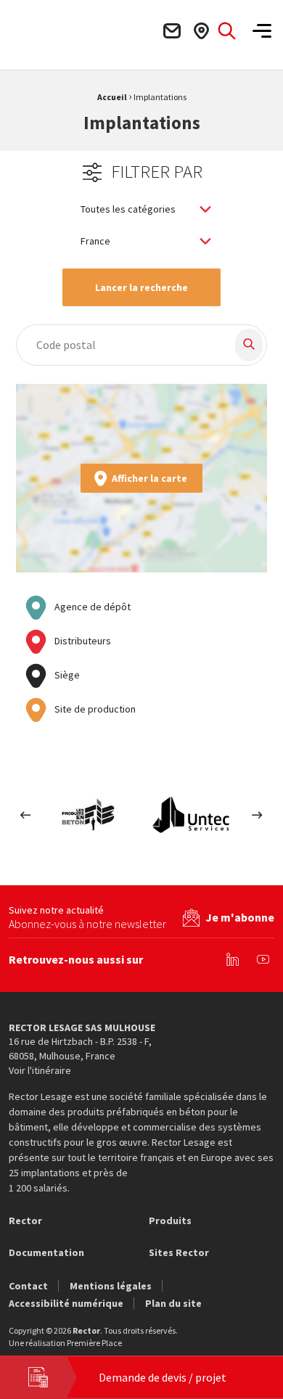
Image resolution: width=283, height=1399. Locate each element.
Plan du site (173, 1303)
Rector (25, 1220)
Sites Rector (179, 1252)
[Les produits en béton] (91, 815)
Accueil (112, 96)
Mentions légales (111, 1285)
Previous (25, 815)
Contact (28, 1285)
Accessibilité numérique (66, 1303)
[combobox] (117, 345)
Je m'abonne (239, 917)
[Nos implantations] (201, 31)
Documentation (46, 1252)
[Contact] (171, 31)
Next (257, 815)
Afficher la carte (149, 478)
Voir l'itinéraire (40, 1070)
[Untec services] (192, 815)
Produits (170, 1220)
